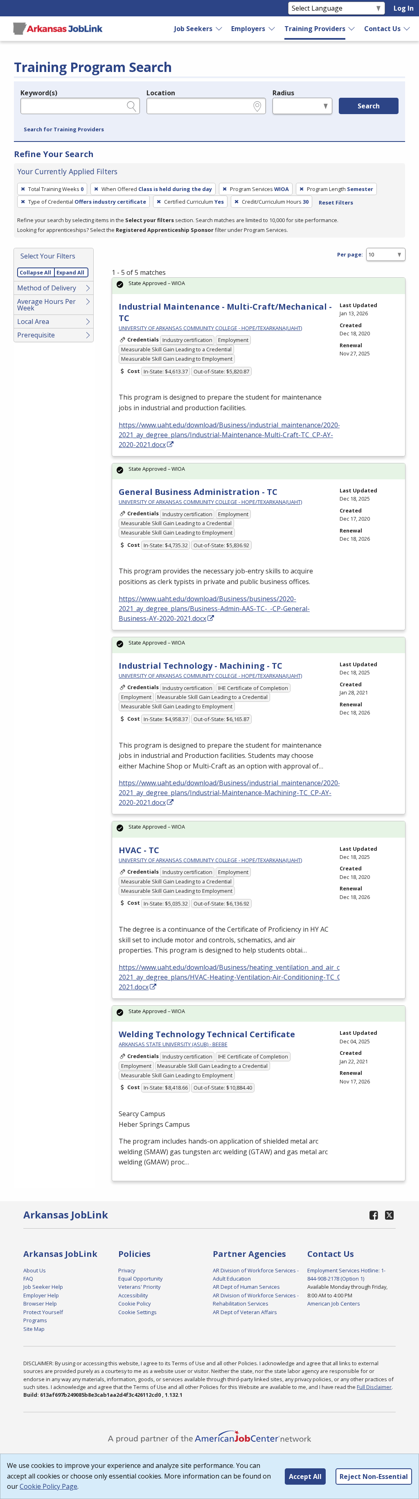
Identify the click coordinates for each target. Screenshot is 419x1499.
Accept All (305, 1476)
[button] (63, 130)
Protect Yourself (43, 1312)
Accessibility (133, 1295)
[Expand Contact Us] (407, 28)
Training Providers (314, 28)
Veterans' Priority (139, 1286)
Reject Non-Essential (374, 1476)
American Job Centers (333, 1303)
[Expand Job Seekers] (219, 28)
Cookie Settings (137, 1312)
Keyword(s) (38, 92)
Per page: (350, 254)
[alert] (258, 286)
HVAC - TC (139, 850)
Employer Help (41, 1295)
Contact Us (382, 28)
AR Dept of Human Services (246, 1286)
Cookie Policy (134, 1303)
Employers (248, 28)
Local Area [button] (33, 321)
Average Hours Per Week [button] (46, 304)
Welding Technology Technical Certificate (207, 1034)
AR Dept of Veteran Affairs (245, 1312)
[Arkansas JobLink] (58, 28)
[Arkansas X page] (389, 1215)
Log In (404, 8)
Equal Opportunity (140, 1278)
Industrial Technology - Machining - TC (200, 665)
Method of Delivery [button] (46, 287)
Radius (283, 92)
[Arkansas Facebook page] (374, 1215)
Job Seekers (193, 28)
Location (160, 92)
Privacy (126, 1270)
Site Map (34, 1329)
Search (369, 105)
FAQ (28, 1278)
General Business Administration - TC (198, 491)
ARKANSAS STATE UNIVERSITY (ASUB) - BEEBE (173, 1044)
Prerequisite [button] (36, 334)
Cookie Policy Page (48, 1486)
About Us (34, 1270)
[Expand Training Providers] (351, 28)
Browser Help (40, 1303)
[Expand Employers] (272, 28)
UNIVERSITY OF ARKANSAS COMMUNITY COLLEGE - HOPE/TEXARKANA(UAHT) (210, 328)
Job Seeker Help (43, 1286)
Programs (35, 1320)
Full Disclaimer (374, 1387)
